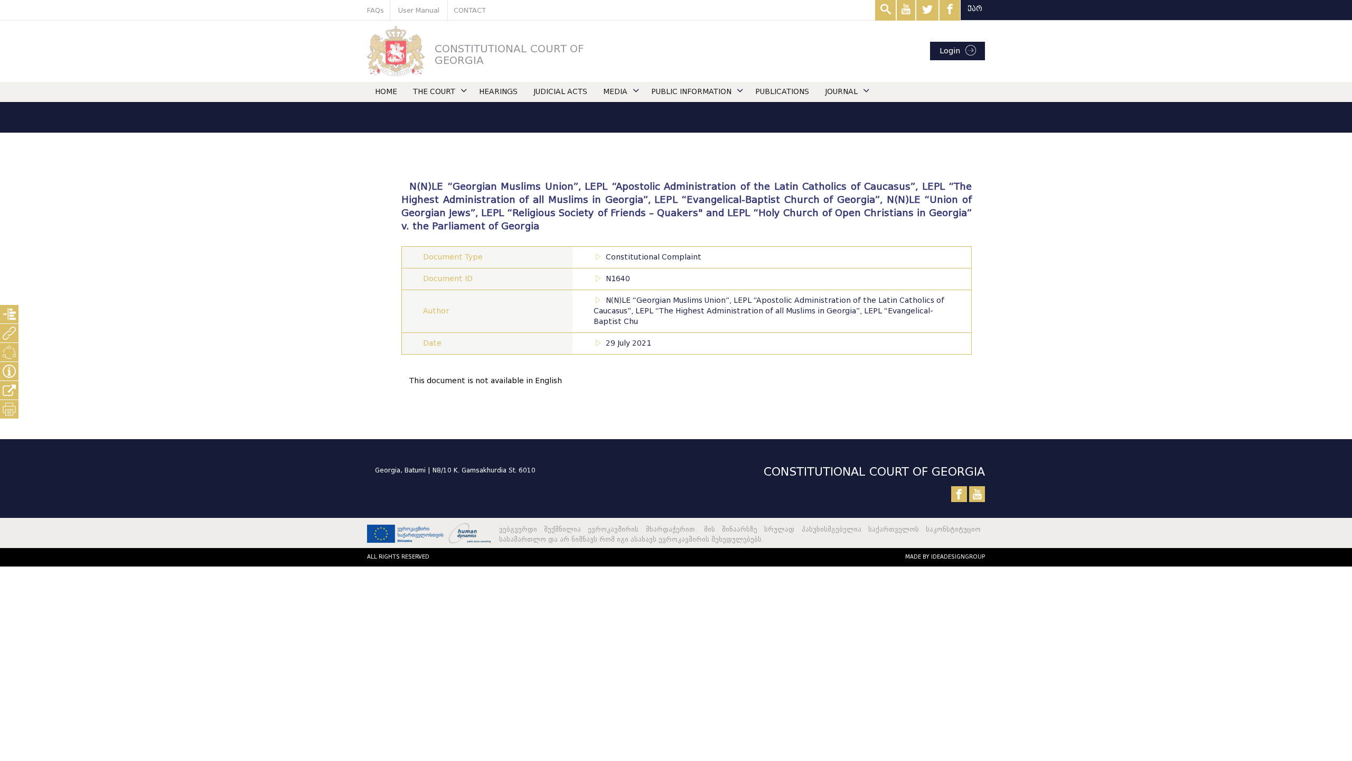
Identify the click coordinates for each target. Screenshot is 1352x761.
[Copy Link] (9, 390)
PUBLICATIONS (782, 91)
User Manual (418, 10)
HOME (386, 91)
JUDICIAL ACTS (560, 91)
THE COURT (434, 91)
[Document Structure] (9, 314)
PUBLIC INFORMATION (691, 91)
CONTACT (470, 10)
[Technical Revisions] (9, 352)
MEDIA (615, 91)
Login (950, 51)
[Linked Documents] (9, 333)
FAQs (375, 10)
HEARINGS (498, 91)
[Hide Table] (9, 371)
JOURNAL (841, 91)
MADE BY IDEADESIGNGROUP (945, 556)
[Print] (9, 409)
